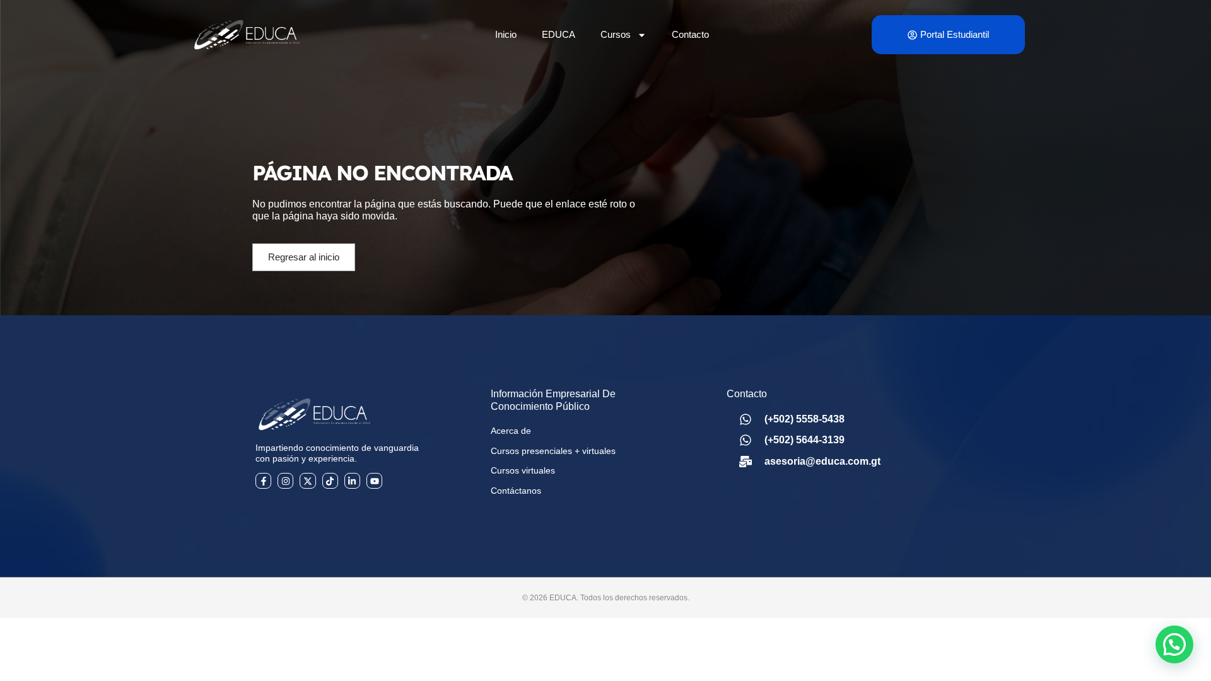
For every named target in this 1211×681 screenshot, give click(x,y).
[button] (1174, 644)
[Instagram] (285, 481)
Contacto (690, 34)
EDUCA (558, 34)
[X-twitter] (307, 481)
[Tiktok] (330, 481)
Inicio (506, 34)
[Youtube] (374, 481)
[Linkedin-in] (352, 481)
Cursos (615, 34)
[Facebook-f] (263, 481)
